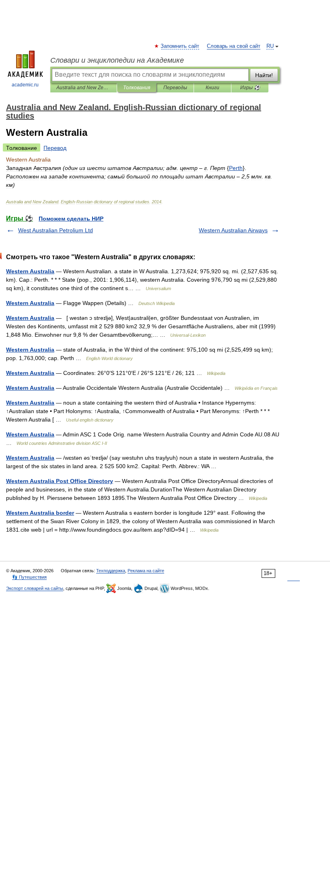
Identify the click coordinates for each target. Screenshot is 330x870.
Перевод (54, 148)
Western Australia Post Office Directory (59, 481)
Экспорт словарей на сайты (34, 588)
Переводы (175, 87)
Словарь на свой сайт (233, 46)
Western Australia (30, 271)
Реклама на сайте (146, 570)
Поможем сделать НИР (71, 218)
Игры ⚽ (250, 87)
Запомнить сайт (180, 46)
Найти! (264, 75)
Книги (212, 87)
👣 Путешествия (29, 577)
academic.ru (25, 85)
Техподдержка (110, 570)
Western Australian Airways (233, 230)
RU (270, 46)
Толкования (136, 87)
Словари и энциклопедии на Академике (117, 60)
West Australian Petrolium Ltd (55, 230)
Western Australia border (40, 513)
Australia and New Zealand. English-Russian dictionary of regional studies (83, 87)
